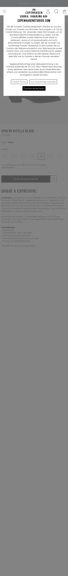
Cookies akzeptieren (34, 88)
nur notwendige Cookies (43, 82)
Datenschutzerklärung (41, 51)
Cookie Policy (19, 82)
